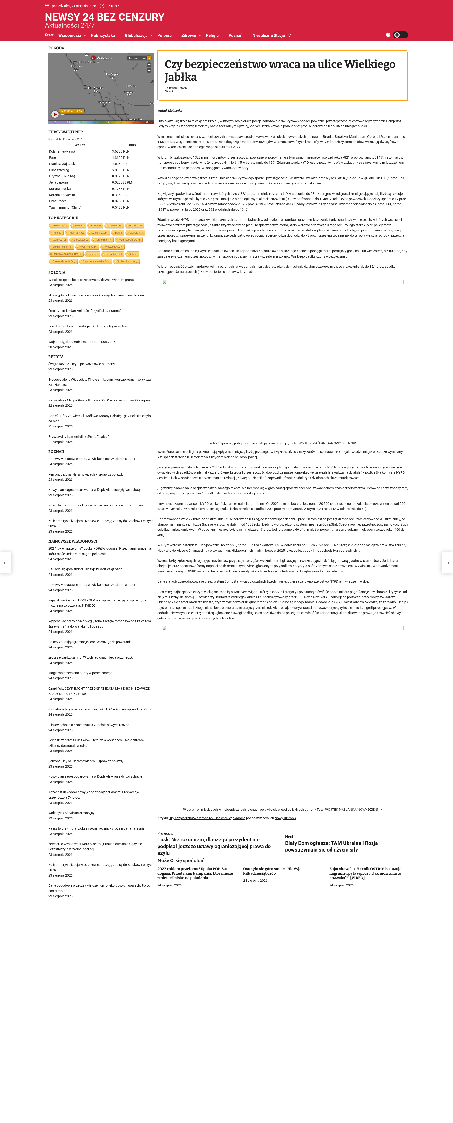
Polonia (164, 35)
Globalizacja (136, 35)
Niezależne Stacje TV (271, 35)
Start (49, 35)
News (169, 91)
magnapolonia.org (129, 239)
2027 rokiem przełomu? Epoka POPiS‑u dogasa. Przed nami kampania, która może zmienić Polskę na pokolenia (195, 873)
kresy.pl (96, 225)
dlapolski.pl (136, 232)
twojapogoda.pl (113, 246)
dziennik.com (99, 232)
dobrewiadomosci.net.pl (67, 253)
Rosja (118, 232)
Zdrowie (188, 35)
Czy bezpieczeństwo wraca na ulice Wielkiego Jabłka (207, 818)
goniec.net (59, 239)
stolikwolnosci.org (127, 261)
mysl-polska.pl (87, 246)
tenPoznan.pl (103, 239)
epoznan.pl (114, 225)
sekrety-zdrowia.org (64, 261)
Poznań (236, 35)
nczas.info (135, 225)
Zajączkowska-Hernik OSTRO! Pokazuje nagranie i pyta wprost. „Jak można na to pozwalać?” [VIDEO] (365, 873)
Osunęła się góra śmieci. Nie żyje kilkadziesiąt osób (272, 871)
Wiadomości (69, 35)
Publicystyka (103, 35)
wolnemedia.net (62, 246)
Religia (212, 35)
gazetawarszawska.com (96, 261)
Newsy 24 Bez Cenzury (104, 17)
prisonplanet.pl (113, 254)
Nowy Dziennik (285, 818)
